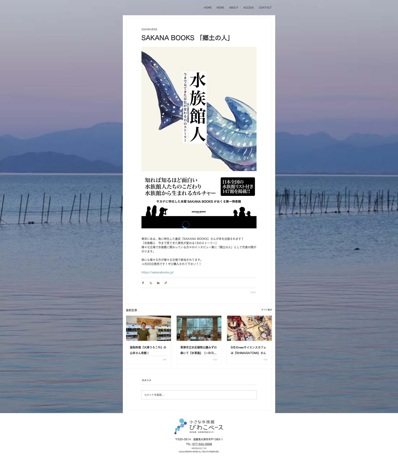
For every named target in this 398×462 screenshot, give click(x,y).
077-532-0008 (202, 446)
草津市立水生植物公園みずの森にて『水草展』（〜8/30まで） (198, 351)
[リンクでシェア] (165, 282)
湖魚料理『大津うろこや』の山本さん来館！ (148, 350)
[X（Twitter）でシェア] (150, 282)
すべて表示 (266, 310)
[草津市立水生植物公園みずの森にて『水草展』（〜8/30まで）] (199, 328)
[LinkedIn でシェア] (158, 282)
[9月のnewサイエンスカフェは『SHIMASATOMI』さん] (249, 328)
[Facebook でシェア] (142, 282)
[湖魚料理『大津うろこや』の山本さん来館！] (148, 328)
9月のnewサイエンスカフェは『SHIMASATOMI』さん (248, 350)
